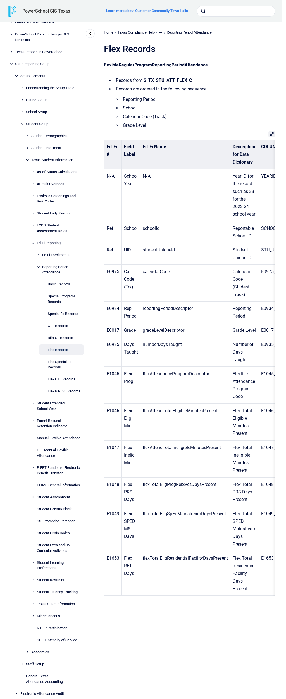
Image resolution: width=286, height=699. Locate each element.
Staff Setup (35, 664)
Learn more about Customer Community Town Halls (147, 11)
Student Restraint (50, 580)
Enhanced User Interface (34, 22)
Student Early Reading (54, 213)
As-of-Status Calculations (57, 172)
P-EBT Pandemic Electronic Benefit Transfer (58, 470)
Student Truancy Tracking (57, 592)
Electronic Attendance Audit (42, 693)
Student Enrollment (46, 148)
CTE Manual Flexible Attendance (53, 453)
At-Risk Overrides (50, 184)
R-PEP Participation (52, 628)
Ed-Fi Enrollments (56, 255)
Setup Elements (32, 76)
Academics (40, 652)
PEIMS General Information (58, 485)
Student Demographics (49, 136)
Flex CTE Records (61, 379)
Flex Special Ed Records (60, 364)
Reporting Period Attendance (55, 270)
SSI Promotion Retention (56, 521)
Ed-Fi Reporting (49, 243)
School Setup (36, 112)
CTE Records (58, 326)
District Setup (36, 100)
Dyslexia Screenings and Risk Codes (56, 199)
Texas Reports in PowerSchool (39, 52)
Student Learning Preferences (50, 565)
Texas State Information (56, 604)
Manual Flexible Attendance (58, 438)
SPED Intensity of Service (57, 640)
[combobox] (236, 11)
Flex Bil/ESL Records (64, 391)
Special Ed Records (63, 314)
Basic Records (59, 284)
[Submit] (203, 11)
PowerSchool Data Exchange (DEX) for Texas (43, 37)
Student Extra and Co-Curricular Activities (54, 548)
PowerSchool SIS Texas (46, 11)
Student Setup (37, 124)
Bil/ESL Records (60, 338)
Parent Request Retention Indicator (52, 423)
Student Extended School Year (51, 406)
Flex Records (58, 350)
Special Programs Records (62, 299)
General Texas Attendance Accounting (44, 679)
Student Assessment (53, 497)
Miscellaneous (48, 616)
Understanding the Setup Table (50, 88)
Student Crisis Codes (53, 533)
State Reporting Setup (32, 64)
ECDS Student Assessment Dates (52, 228)
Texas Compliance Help (136, 32)
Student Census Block (54, 509)
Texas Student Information (52, 160)
